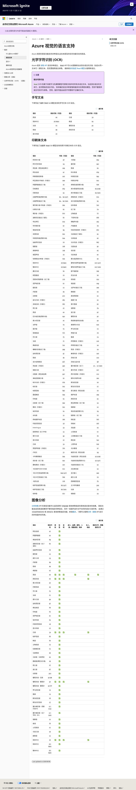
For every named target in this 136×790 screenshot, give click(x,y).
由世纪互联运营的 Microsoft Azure (71, 788)
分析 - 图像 (92, 512)
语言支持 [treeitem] (9, 58)
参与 (114, 788)
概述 (74, 512)
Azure (34, 39)
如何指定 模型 (77, 68)
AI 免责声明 (91, 788)
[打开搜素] (131, 18)
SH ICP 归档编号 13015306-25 (13, 788)
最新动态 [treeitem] (9, 65)
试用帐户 (129, 24)
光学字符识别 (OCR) (117, 43)
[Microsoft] (4, 18)
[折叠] (26, 37)
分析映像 (35, 506)
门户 (121, 24)
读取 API (44, 65)
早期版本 (101, 788)
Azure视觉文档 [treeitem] (9, 46)
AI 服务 (41, 39)
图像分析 (113, 46)
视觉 (47, 39)
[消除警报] (131, 4)
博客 (107, 788)
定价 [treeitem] (7, 61)
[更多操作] (102, 39)
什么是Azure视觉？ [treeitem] (12, 54)
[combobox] (15, 41)
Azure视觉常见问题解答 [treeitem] (14, 69)
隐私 (54, 788)
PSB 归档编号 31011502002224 (38, 788)
